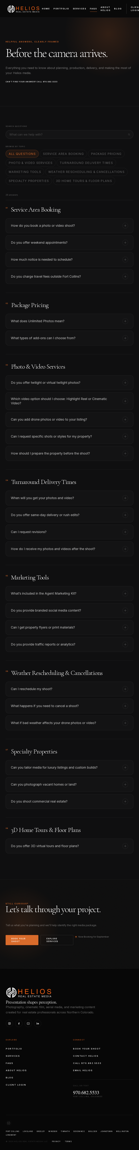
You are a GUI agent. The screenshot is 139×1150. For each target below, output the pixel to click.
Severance (79, 1131)
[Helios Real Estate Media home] (24, 8)
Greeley (41, 1131)
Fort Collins (12, 1131)
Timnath (65, 1131)
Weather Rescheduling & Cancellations (86, 172)
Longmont (11, 1135)
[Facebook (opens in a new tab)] (18, 1023)
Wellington (122, 1131)
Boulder (92, 1131)
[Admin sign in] (69, 1123)
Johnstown (107, 1131)
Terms (68, 1141)
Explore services (52, 940)
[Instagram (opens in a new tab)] (9, 1023)
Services (79, 8)
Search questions (16, 126)
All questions (22, 154)
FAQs (93, 8)
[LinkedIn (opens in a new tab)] (37, 1023)
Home (46, 8)
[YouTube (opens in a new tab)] (28, 1023)
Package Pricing (106, 154)
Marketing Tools (25, 172)
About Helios (106, 9)
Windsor (53, 1131)
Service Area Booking (63, 154)
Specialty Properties (29, 181)
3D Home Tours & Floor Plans (84, 181)
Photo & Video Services (30, 163)
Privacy (56, 1141)
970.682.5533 (86, 1092)
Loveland (28, 1131)
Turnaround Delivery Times (86, 163)
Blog (118, 8)
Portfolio (61, 8)
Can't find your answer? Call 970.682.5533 (32, 82)
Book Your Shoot (18, 940)
